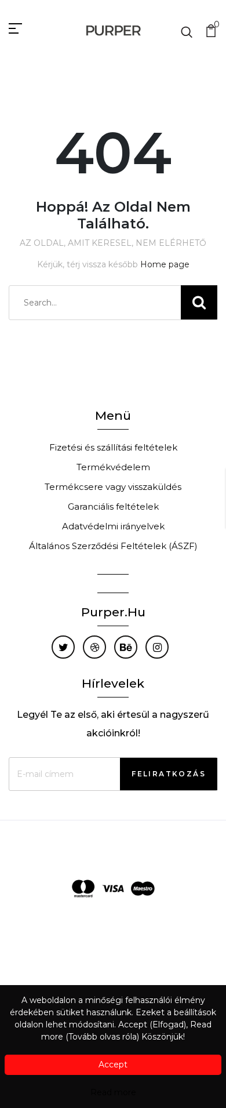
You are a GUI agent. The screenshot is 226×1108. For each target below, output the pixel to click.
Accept (113, 1064)
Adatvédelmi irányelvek (113, 526)
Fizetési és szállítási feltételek (113, 447)
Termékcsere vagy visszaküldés (113, 486)
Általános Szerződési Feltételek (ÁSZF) (113, 545)
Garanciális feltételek (113, 506)
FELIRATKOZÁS (169, 773)
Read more (113, 1092)
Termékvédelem (113, 467)
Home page (164, 264)
